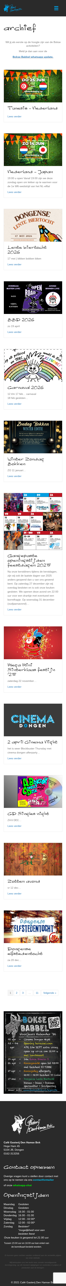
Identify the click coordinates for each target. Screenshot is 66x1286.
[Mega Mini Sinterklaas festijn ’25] (33, 642)
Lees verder (14, 116)
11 (37, 992)
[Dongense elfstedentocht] (33, 926)
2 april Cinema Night (32, 742)
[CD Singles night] (33, 791)
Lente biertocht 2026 (27, 250)
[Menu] (56, 8)
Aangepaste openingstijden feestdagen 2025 (29, 560)
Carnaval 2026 (26, 388)
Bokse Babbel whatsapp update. (33, 56)
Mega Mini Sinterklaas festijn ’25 (31, 670)
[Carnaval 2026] (33, 365)
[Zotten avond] (33, 858)
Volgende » (49, 992)
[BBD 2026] (33, 297)
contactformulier (43, 1179)
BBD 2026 (21, 320)
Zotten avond (24, 881)
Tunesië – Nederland (33, 108)
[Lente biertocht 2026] (33, 225)
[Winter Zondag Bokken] (33, 436)
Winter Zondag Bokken (26, 461)
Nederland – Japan (30, 172)
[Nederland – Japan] (33, 149)
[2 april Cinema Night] (33, 719)
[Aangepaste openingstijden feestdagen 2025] (33, 521)
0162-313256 (11, 1153)
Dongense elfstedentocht (25, 951)
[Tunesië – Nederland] (33, 85)
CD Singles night (28, 814)
